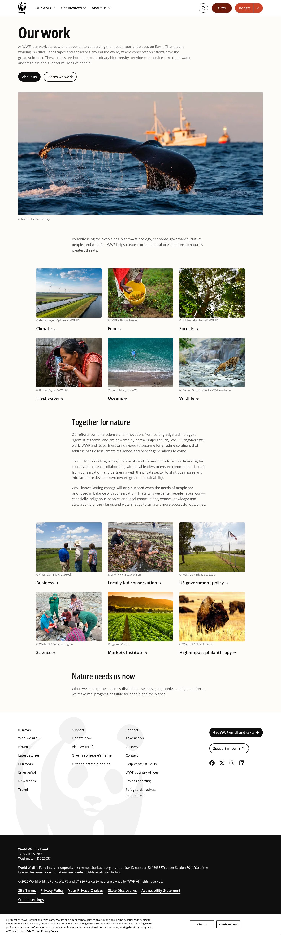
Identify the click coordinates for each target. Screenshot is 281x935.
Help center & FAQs (141, 764)
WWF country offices (142, 772)
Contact (132, 755)
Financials (26, 746)
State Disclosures (122, 890)
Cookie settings (31, 899)
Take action (135, 738)
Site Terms (27, 890)
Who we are (27, 738)
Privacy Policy (52, 890)
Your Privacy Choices (85, 890)
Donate (245, 8)
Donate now (81, 738)
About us (99, 8)
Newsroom (27, 781)
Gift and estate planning (91, 764)
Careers (132, 746)
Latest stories (29, 755)
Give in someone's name (92, 755)
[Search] (203, 8)
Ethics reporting (138, 781)
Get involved (71, 8)
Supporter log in (226, 748)
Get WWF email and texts (233, 732)
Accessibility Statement (160, 890)
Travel (23, 789)
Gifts (222, 8)
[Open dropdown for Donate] (258, 8)
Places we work (60, 76)
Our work (43, 8)
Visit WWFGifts (83, 746)
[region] (140, 924)
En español (27, 772)
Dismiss (202, 924)
